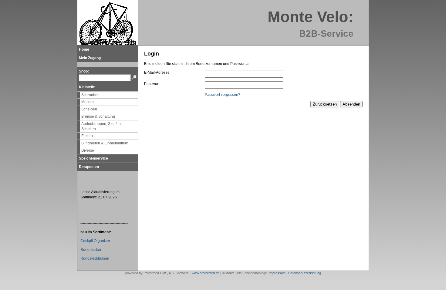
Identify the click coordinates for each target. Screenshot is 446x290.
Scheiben (89, 109)
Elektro (87, 136)
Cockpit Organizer (95, 241)
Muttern (87, 102)
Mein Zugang (90, 58)
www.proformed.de (205, 273)
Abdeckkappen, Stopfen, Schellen (101, 126)
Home (84, 49)
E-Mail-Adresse (157, 72)
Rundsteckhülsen (94, 258)
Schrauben (90, 95)
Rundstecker (90, 250)
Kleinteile (87, 87)
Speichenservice (93, 158)
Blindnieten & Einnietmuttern (104, 143)
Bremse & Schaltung (98, 116)
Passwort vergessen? (222, 95)
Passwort (151, 84)
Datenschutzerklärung (304, 273)
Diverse (87, 150)
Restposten (89, 167)
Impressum (277, 273)
